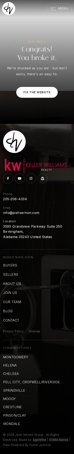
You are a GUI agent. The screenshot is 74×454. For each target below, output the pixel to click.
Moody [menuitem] (9, 399)
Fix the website (37, 92)
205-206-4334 (15, 199)
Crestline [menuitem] (12, 407)
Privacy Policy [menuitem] (13, 331)
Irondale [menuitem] (11, 424)
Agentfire (39, 440)
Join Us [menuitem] (10, 293)
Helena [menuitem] (10, 365)
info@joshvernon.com (21, 213)
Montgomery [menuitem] (15, 357)
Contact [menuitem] (11, 320)
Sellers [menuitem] (10, 274)
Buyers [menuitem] (10, 265)
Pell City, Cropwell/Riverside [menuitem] (31, 382)
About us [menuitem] (12, 284)
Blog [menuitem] (8, 311)
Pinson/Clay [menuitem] (14, 415)
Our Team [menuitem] (12, 302)
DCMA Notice (58, 440)
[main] (37, 62)
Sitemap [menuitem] (34, 331)
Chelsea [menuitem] (11, 374)
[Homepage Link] (8, 8)
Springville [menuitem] (14, 390)
